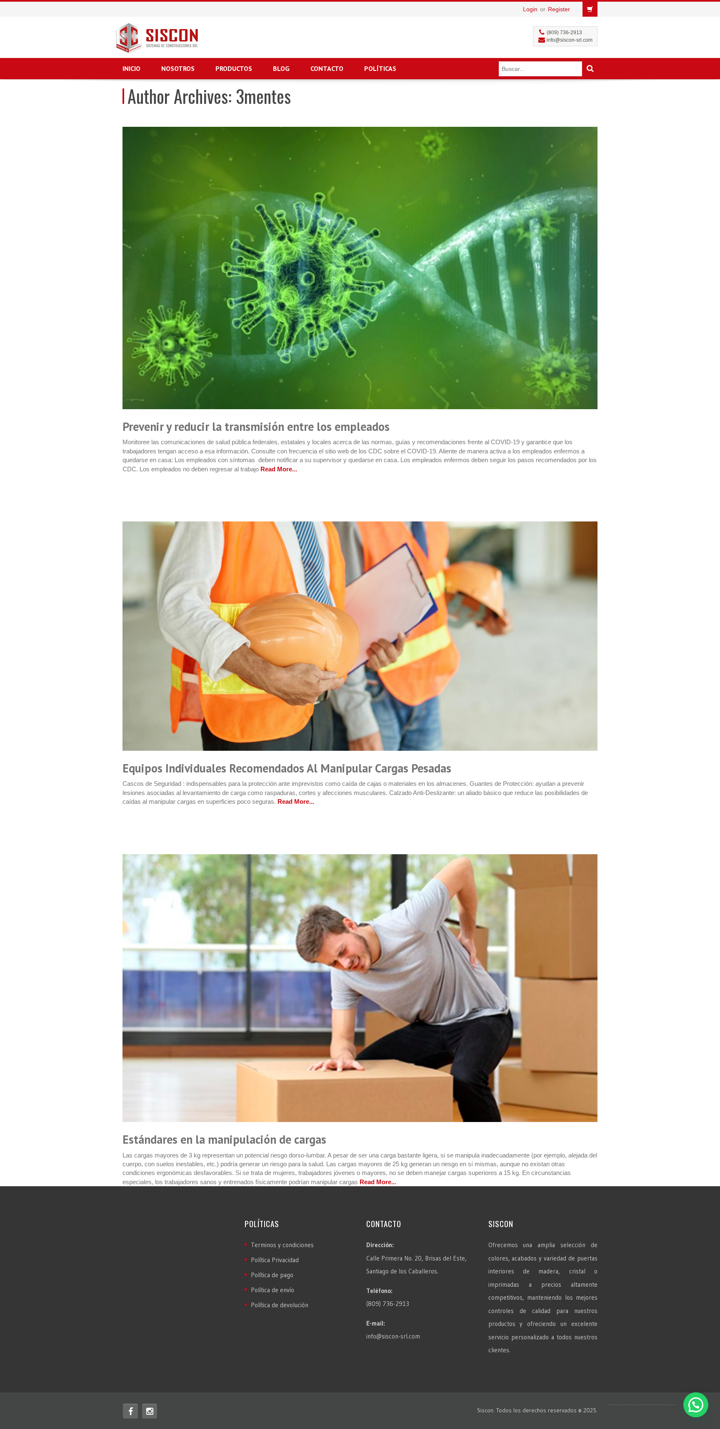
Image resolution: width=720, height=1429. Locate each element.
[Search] (590, 68)
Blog (281, 68)
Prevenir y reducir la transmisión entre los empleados (256, 426)
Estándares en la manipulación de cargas (224, 1139)
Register (559, 9)
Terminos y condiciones (282, 1245)
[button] (695, 1404)
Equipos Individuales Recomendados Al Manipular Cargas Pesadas (286, 768)
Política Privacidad (275, 1260)
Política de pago (272, 1275)
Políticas (380, 68)
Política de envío (272, 1290)
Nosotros (178, 68)
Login (530, 9)
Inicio (131, 68)
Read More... (278, 469)
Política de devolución (279, 1305)
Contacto (326, 68)
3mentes (263, 96)
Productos (233, 68)
